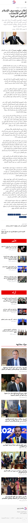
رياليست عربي (24, 7)
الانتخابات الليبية (10, 214)
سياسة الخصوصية (5, 518)
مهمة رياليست (18, 518)
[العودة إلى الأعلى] (24, 519)
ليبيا (14, 214)
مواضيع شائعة (18, 214)
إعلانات (12, 518)
